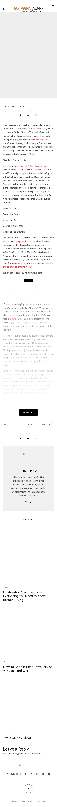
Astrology (20, 424)
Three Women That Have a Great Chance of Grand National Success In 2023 (35, 290)
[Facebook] (25, 774)
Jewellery (33, 424)
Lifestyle (24, 49)
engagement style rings (25, 241)
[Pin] (36, 115)
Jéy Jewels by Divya (17, 738)
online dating (37, 139)
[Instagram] (37, 774)
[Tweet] (28, 115)
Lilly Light (27, 470)
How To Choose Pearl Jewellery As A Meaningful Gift (27, 668)
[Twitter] (31, 774)
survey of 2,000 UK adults (30, 166)
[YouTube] (49, 774)
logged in (19, 753)
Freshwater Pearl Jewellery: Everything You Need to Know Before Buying (24, 596)
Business (6, 733)
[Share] (20, 115)
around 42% (15, 318)
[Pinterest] (43, 774)
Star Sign (46, 424)
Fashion (16, 49)
